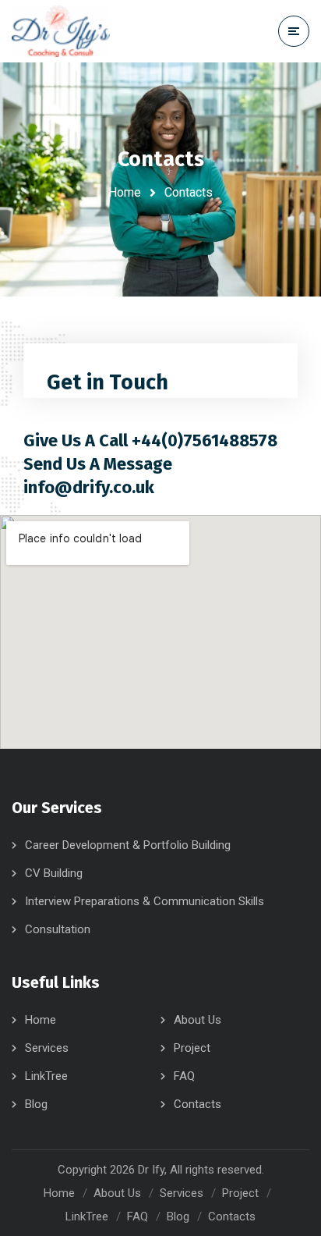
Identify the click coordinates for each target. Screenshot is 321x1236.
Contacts (197, 1104)
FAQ (184, 1076)
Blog (36, 1104)
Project (192, 1048)
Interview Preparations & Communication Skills (144, 901)
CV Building (54, 873)
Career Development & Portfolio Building (128, 845)
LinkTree (46, 1076)
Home (124, 192)
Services (47, 1048)
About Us (197, 1020)
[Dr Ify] (61, 31)
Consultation (57, 929)
